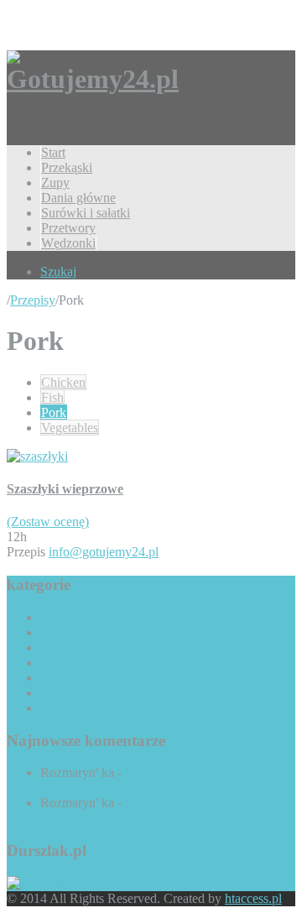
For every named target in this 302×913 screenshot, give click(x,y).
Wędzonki (68, 243)
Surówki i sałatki (85, 213)
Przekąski (66, 167)
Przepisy (32, 300)
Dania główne (78, 197)
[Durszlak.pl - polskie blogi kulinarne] (44, 883)
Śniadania (73, 662)
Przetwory (68, 228)
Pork (53, 412)
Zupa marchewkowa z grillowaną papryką (141, 810)
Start (53, 152)
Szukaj (58, 271)
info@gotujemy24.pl (104, 552)
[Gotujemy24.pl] (93, 79)
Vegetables (69, 427)
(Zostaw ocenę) (48, 521)
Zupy (55, 182)
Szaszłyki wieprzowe (65, 489)
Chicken (63, 382)
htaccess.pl (253, 898)
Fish (52, 397)
